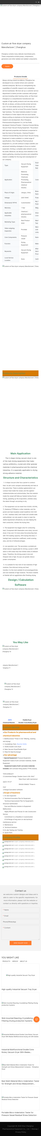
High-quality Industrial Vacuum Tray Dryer (19, 989)
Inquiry (7, 66)
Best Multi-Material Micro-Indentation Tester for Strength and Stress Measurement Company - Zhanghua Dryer (20, 1082)
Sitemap (34, 1129)
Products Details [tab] (20, 77)
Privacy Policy (20, 1132)
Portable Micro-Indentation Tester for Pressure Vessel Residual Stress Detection (19, 1113)
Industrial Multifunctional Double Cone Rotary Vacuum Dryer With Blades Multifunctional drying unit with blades (18, 1051)
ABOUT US (23, 961)
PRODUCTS (6, 961)
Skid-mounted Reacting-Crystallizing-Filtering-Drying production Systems (17, 1019)
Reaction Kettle (22, 744)
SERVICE (15, 961)
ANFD (10, 720)
